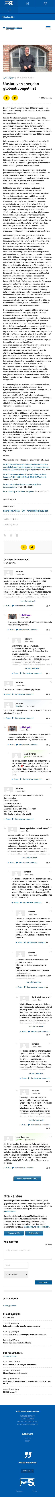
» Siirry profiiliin (9, 1306)
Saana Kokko (15, 1389)
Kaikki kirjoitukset (11, 525)
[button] (48, 27)
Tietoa (27, 1441)
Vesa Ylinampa (16, 1370)
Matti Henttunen (14, 1379)
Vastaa (7, 606)
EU (23, 511)
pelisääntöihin (9, 1211)
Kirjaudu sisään (8, 17)
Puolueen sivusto (27, 1416)
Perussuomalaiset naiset (27, 1422)
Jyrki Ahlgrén (8, 78)
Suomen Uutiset (27, 1419)
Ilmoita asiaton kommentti (24, 606)
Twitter (35, 1491)
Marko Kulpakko (14, 1362)
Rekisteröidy (34, 1233)
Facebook (19, 1491)
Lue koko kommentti (28, 601)
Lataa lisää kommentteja (27, 1179)
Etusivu (27, 1438)
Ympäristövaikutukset (37, 511)
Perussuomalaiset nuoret (27, 1424)
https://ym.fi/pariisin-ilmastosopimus (18, 491)
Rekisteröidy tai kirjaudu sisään (36, 1227)
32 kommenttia (46, 98)
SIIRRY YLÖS (26, 1471)
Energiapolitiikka (11, 511)
